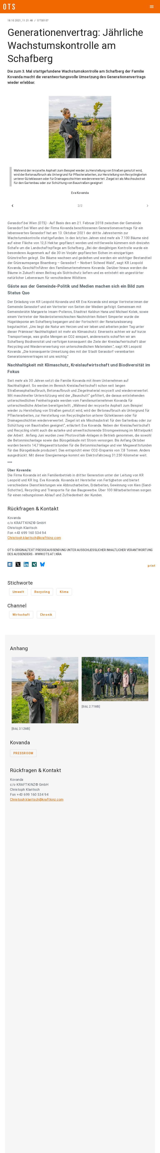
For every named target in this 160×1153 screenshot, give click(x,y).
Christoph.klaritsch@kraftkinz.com (34, 538)
